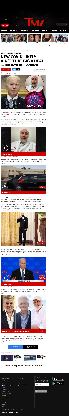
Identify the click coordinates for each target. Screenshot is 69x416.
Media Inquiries (21, 385)
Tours (53, 30)
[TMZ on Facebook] (2, 19)
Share (17, 346)
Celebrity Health (29, 365)
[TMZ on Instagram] (9, 19)
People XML (4, 402)
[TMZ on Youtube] (6, 19)
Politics (14, 365)
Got (5, 25)
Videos (35, 30)
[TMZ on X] (4, 19)
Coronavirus (38, 365)
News (4, 30)
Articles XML (4, 389)
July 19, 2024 (8, 73)
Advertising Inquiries (22, 383)
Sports (14, 30)
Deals (63, 30)
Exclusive (20, 365)
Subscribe (47, 384)
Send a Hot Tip (21, 380)
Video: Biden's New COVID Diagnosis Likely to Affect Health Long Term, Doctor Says (10, 156)
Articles (3, 387)
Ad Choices (4, 383)
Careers (20, 382)
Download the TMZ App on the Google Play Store (58, 383)
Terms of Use (4, 382)
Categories (4, 395)
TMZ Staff (4, 72)
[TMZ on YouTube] (42, 391)
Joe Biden (7, 365)
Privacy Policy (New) (6, 380)
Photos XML (4, 404)
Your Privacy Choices (8, 385)
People (3, 400)
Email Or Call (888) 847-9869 (16, 25)
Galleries (3, 399)
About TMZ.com (5, 378)
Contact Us (20, 378)
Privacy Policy (38, 381)
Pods (44, 30)
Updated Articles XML (6, 393)
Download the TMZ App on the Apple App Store (58, 379)
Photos (25, 30)
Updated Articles (5, 391)
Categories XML (5, 397)
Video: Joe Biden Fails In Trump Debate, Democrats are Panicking (10, 286)
